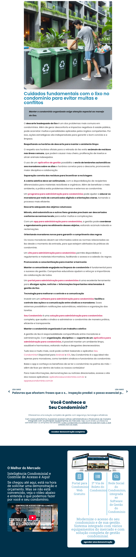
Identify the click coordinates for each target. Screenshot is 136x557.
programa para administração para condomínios (55, 193)
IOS (68, 354)
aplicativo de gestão (49, 162)
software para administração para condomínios (67, 298)
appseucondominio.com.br (38, 380)
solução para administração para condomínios (76, 315)
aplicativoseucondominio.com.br (66, 376)
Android (60, 354)
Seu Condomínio (33, 315)
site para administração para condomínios (52, 252)
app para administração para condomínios (58, 221)
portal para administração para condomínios (53, 280)
